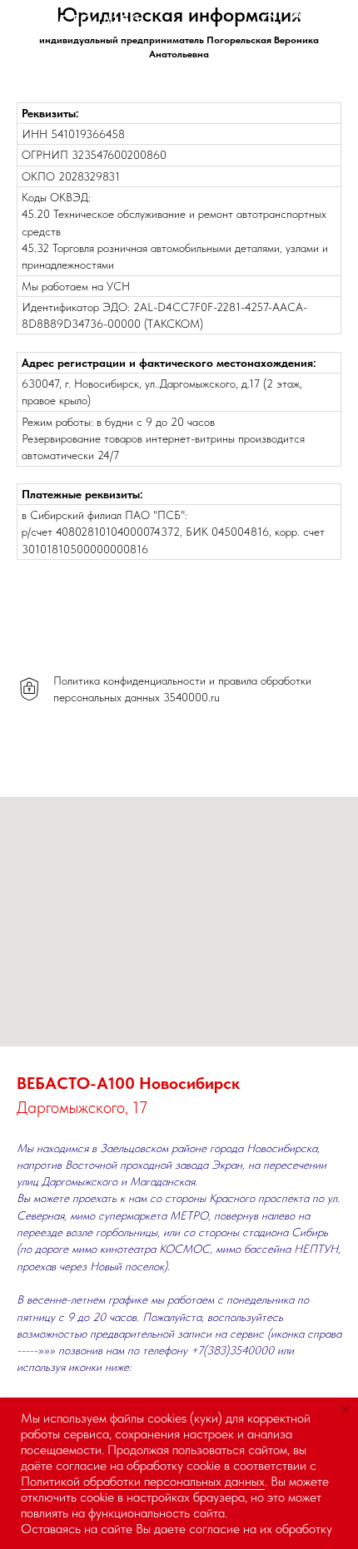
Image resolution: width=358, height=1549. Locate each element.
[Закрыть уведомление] (345, 1410)
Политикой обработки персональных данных (143, 1481)
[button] (269, 20)
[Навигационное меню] (332, 21)
